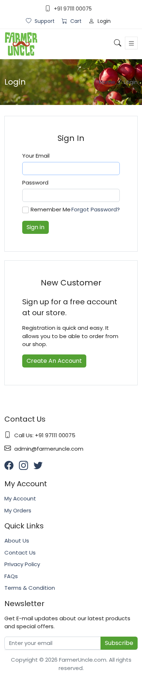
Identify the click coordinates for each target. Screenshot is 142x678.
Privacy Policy (22, 564)
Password (35, 182)
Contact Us (20, 552)
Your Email (36, 155)
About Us (16, 540)
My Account (20, 498)
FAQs (11, 576)
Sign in (35, 227)
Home (107, 82)
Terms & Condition (29, 588)
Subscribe (119, 643)
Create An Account (54, 361)
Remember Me (51, 209)
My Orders (17, 510)
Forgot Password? (95, 209)
